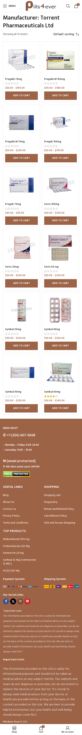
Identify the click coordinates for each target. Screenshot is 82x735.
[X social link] (13, 601)
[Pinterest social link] (27, 601)
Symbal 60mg (52, 392)
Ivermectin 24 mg (13, 553)
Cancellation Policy (55, 516)
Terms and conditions (15, 523)
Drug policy (51, 502)
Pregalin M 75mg (15, 142)
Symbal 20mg (13, 329)
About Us (8, 502)
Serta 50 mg (51, 267)
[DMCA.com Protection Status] (16, 474)
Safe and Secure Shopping (59, 523)
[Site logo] (41, 6)
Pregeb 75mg (13, 204)
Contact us (9, 509)
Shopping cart (52, 495)
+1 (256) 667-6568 (19, 435)
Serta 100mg (51, 204)
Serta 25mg (12, 267)
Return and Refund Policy (59, 509)
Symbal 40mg (13, 392)
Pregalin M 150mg (54, 79)
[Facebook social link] (6, 601)
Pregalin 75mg (13, 79)
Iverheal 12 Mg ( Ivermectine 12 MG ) (19, 562)
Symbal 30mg (52, 329)
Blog (6, 495)
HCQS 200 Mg (11, 570)
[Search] (68, 6)
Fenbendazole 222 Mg (16, 546)
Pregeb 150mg (52, 142)
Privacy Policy (11, 516)
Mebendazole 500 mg (16, 539)
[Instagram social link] (20, 601)
